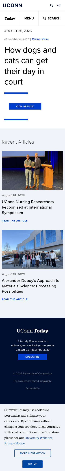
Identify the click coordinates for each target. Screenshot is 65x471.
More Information (32, 453)
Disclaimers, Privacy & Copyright (32, 381)
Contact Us (22, 350)
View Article (25, 106)
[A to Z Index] (59, 5)
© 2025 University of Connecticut (32, 373)
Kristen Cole (40, 39)
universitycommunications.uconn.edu (32, 345)
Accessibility (32, 388)
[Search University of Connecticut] (52, 5)
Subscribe (32, 357)
